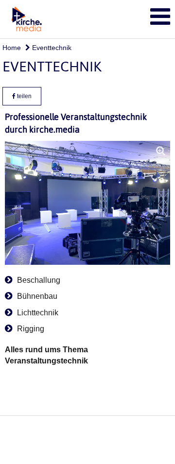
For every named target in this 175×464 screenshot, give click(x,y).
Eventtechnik (50, 48)
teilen (24, 96)
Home (11, 48)
